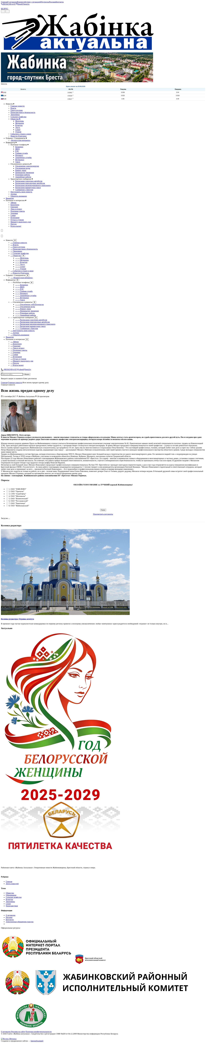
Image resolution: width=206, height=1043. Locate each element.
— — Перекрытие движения (27, 311)
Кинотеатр (14, 205)
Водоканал (19, 160)
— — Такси (20, 300)
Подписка (45, 2)
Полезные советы (17, 211)
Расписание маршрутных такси (28, 188)
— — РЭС (19, 289)
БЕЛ (3, 9)
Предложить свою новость (21, 192)
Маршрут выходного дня (20, 222)
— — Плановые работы (25, 313)
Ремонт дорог (20, 170)
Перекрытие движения (24, 173)
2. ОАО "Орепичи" (16, 491)
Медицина (19, 123)
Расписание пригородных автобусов (30, 183)
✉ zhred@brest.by (24, 369)
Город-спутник (16, 110)
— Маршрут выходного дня (21, 361)
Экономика (15, 115)
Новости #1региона (18, 136)
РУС (6, 9)
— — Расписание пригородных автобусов (32, 322)
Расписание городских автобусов (28, 181)
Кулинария (14, 218)
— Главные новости (18, 243)
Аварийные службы (23, 158)
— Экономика (16, 251)
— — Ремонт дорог (23, 309)
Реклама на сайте (18, 1032)
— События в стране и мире (21, 271)
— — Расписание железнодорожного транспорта (35, 324)
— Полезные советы (18, 350)
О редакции (12, 2)
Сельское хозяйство (18, 117)
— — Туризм (20, 269)
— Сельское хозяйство (19, 253)
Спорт (17, 130)
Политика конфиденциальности (39, 1032)
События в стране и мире (20, 134)
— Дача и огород (17, 348)
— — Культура (21, 262)
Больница (19, 147)
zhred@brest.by (24, 4)
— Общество (15, 256)
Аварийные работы (23, 177)
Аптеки (13, 194)
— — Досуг (20, 264)
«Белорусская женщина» (20, 140)
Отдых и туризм (17, 220)
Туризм (18, 132)
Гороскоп (14, 207)
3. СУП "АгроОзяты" (17, 494)
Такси (17, 162)
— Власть (14, 245)
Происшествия (12, 906)
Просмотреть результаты (103, 514)
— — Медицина (22, 260)
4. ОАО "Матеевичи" (17, 496)
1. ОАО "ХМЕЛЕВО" (17, 489)
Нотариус (19, 155)
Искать (26, 374)
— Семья (14, 355)
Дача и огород (16, 209)
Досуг (17, 127)
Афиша (13, 203)
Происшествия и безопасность (22, 112)
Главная (4, 2)
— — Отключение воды (25, 307)
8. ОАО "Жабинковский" (19, 506)
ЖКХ (17, 149)
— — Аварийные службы (25, 296)
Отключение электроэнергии (27, 166)
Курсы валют (15, 226)
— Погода (14, 363)
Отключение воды (22, 168)
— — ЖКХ (19, 287)
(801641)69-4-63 (9, 4)
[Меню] (2, 230)
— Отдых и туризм (18, 359)
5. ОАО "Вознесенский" (18, 499)
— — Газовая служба (24, 291)
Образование (11, 895)
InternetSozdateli (37, 1041)
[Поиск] (3, 11)
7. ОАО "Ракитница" (17, 503)
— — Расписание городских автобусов (31, 320)
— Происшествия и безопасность (24, 249)
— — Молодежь (21, 258)
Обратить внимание (18, 196)
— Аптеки (14, 333)
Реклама (52, 2)
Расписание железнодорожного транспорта (33, 185)
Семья (12, 215)
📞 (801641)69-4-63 (9, 369)
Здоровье (14, 213)
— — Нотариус (21, 293)
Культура (19, 125)
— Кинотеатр (16, 344)
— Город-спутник (17, 247)
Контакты (60, 2)
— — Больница (21, 285)
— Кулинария (16, 357)
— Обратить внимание (19, 335)
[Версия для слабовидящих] (7, 11)
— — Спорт (20, 267)
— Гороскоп (15, 346)
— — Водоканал (22, 298)
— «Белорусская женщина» (21, 278)
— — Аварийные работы (25, 315)
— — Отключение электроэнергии (29, 304)
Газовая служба (21, 153)
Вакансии (10, 198)
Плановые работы (22, 175)
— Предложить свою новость (22, 331)
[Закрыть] (2, 236)
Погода (4, 84)
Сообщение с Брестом (24, 190)
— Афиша (14, 342)
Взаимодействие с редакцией (29, 2)
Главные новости (17, 106)
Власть (13, 108)
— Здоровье (15, 352)
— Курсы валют (17, 365)
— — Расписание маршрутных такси (30, 326)
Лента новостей (12, 884)
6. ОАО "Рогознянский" (18, 501)
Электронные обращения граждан (19, 922)
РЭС (17, 151)
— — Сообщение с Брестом (26, 328)
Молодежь (19, 121)
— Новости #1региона (19, 273)
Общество (15, 119)
